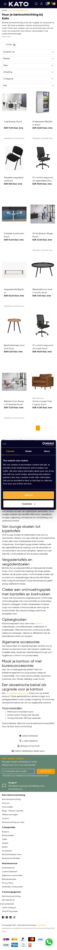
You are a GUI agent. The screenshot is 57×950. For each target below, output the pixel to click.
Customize (27, 504)
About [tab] (47, 451)
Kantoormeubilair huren (19, 10)
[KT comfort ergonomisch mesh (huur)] (42, 326)
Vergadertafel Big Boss (14, 291)
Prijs (5, 86)
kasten (38, 624)
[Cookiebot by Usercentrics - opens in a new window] (42, 444)
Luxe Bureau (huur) (13, 122)
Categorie (8, 79)
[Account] (41, 4)
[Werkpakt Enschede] (30, 945)
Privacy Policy (37, 928)
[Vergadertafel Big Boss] (14, 270)
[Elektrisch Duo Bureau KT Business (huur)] (14, 382)
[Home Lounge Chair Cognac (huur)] (42, 382)
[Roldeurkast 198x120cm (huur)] (42, 102)
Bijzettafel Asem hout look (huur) (14, 347)
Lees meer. (6, 36)
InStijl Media (41, 925)
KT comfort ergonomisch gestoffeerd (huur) (42, 179)
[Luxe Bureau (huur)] (14, 102)
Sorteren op (9, 52)
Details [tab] (28, 451)
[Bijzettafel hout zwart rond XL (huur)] (42, 270)
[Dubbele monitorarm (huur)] (14, 214)
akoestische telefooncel (17, 693)
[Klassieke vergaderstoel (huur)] (14, 158)
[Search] (36, 4)
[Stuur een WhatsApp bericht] (49, 942)
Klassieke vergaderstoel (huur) (13, 179)
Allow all (28, 495)
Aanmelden (46, 771)
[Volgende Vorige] (51, 428)
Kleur (5, 65)
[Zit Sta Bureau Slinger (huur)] (42, 214)
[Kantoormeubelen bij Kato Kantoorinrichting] (18, 4)
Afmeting (7, 72)
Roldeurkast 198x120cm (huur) (42, 123)
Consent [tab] (10, 451)
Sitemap (47, 928)
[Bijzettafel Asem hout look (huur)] (14, 326)
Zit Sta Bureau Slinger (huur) (42, 235)
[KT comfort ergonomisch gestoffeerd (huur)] (42, 158)
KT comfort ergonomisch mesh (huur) (42, 347)
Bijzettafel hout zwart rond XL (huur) (42, 291)
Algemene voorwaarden (11, 928)
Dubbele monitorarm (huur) (14, 235)
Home (4, 10)
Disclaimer (26, 928)
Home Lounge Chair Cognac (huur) (42, 403)
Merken (6, 59)
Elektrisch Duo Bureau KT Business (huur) (14, 403)
